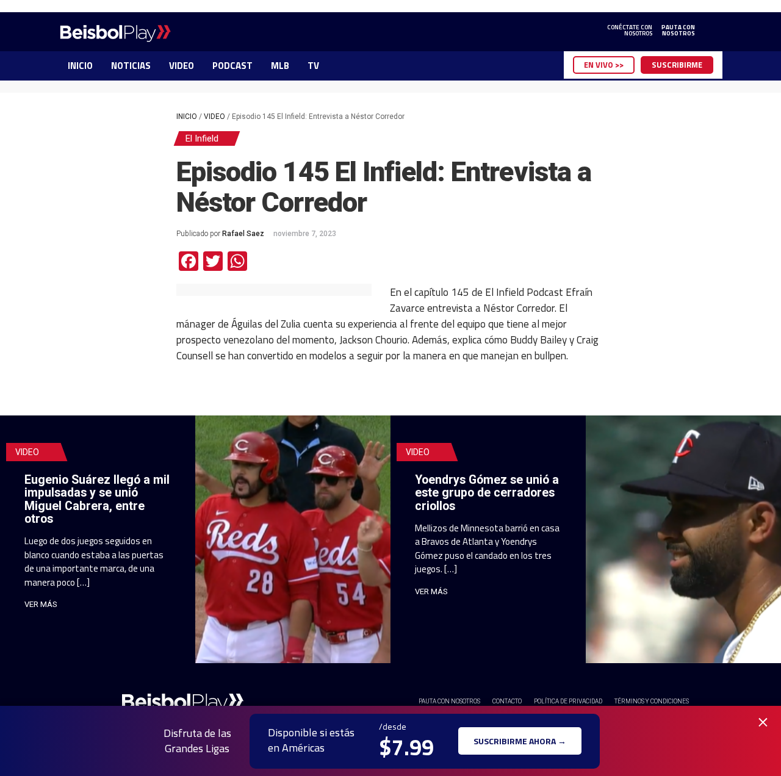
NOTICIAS (131, 66)
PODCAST (232, 66)
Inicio (186, 116)
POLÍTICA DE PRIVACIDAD (568, 701)
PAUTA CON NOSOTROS (449, 701)
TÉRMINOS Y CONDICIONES (651, 701)
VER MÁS (40, 604)
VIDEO (181, 66)
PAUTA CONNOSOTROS (678, 30)
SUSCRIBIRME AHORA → (519, 741)
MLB (280, 66)
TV (313, 66)
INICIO (80, 66)
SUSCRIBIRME (677, 65)
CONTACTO (507, 701)
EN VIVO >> (604, 65)
